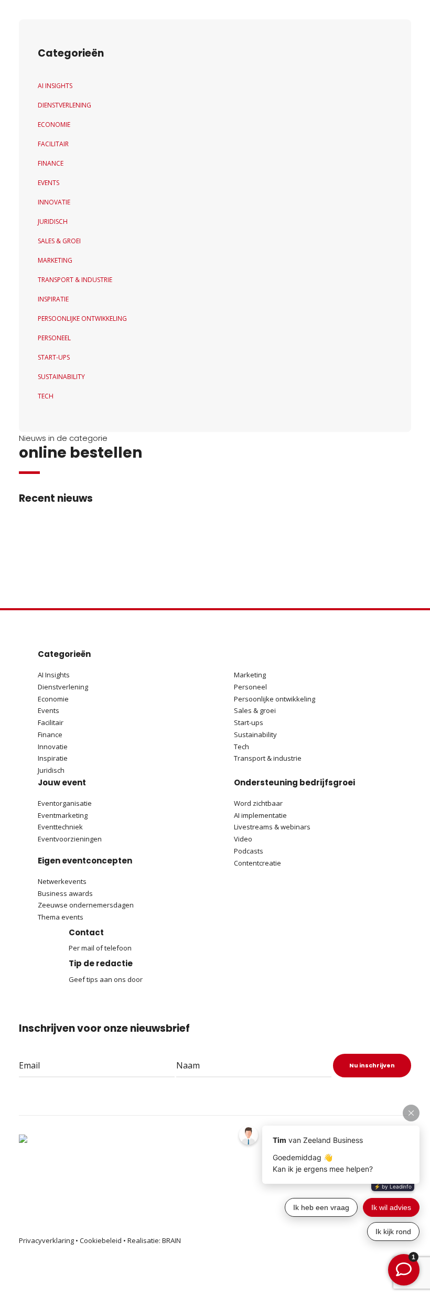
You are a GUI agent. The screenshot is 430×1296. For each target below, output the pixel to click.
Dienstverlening (64, 105)
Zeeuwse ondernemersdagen (86, 905)
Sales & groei (255, 710)
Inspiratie (53, 299)
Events (48, 182)
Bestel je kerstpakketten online (182, 548)
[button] (68, 556)
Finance (50, 163)
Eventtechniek (60, 826)
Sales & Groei (59, 240)
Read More (139, 564)
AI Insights (54, 674)
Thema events (60, 917)
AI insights (55, 85)
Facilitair (53, 143)
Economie (54, 124)
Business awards (65, 893)
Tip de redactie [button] (101, 963)
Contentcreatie (257, 863)
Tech (45, 396)
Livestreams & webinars (272, 826)
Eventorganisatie (65, 803)
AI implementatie (260, 815)
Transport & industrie (75, 279)
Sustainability (61, 376)
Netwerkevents (62, 881)
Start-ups (54, 357)
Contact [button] (86, 932)
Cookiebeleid (101, 1240)
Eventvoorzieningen (70, 839)
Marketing (55, 260)
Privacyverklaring (46, 1240)
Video (243, 839)
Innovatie (54, 202)
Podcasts (249, 851)
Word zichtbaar (258, 803)
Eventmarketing (63, 815)
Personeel (54, 337)
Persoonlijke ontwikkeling (82, 318)
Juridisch (53, 221)
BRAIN (171, 1240)
